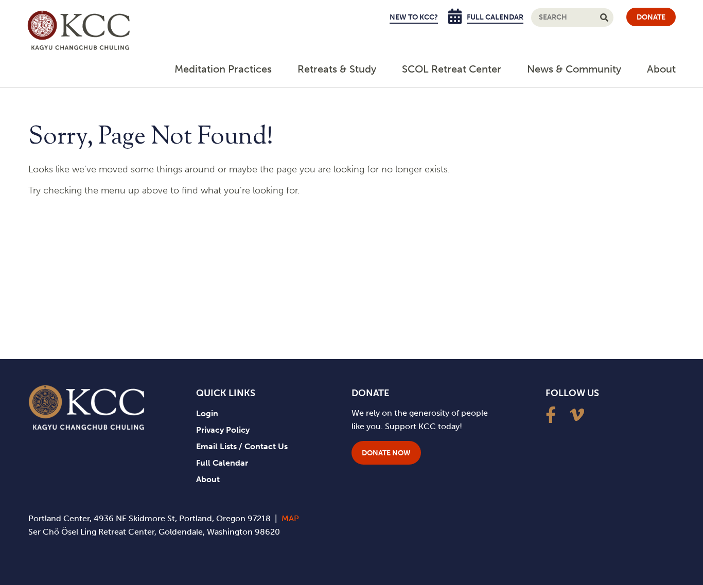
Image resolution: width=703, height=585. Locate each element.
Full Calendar (495, 17)
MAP (290, 518)
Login (207, 413)
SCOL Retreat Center (451, 69)
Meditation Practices (223, 69)
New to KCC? (414, 17)
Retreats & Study (336, 69)
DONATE (651, 17)
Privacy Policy (223, 430)
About (661, 69)
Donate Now (386, 453)
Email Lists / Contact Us (242, 446)
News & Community (574, 69)
